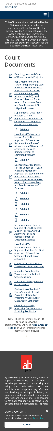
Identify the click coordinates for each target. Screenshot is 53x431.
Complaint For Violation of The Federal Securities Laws (29, 265)
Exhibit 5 (24, 214)
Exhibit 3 (24, 203)
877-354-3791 (12, 7)
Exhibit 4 (24, 209)
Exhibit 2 (24, 198)
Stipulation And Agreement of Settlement (28, 283)
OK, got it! (26, 424)
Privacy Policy (39, 418)
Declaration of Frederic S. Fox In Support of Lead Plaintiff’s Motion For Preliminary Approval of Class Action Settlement (27, 295)
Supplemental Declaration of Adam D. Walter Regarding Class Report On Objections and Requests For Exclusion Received (28, 118)
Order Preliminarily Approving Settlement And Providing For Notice (28, 308)
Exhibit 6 (24, 219)
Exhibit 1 (24, 193)
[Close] (47, 411)
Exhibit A (24, 129)
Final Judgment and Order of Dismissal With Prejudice (28, 76)
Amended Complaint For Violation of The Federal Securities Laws (27, 274)
